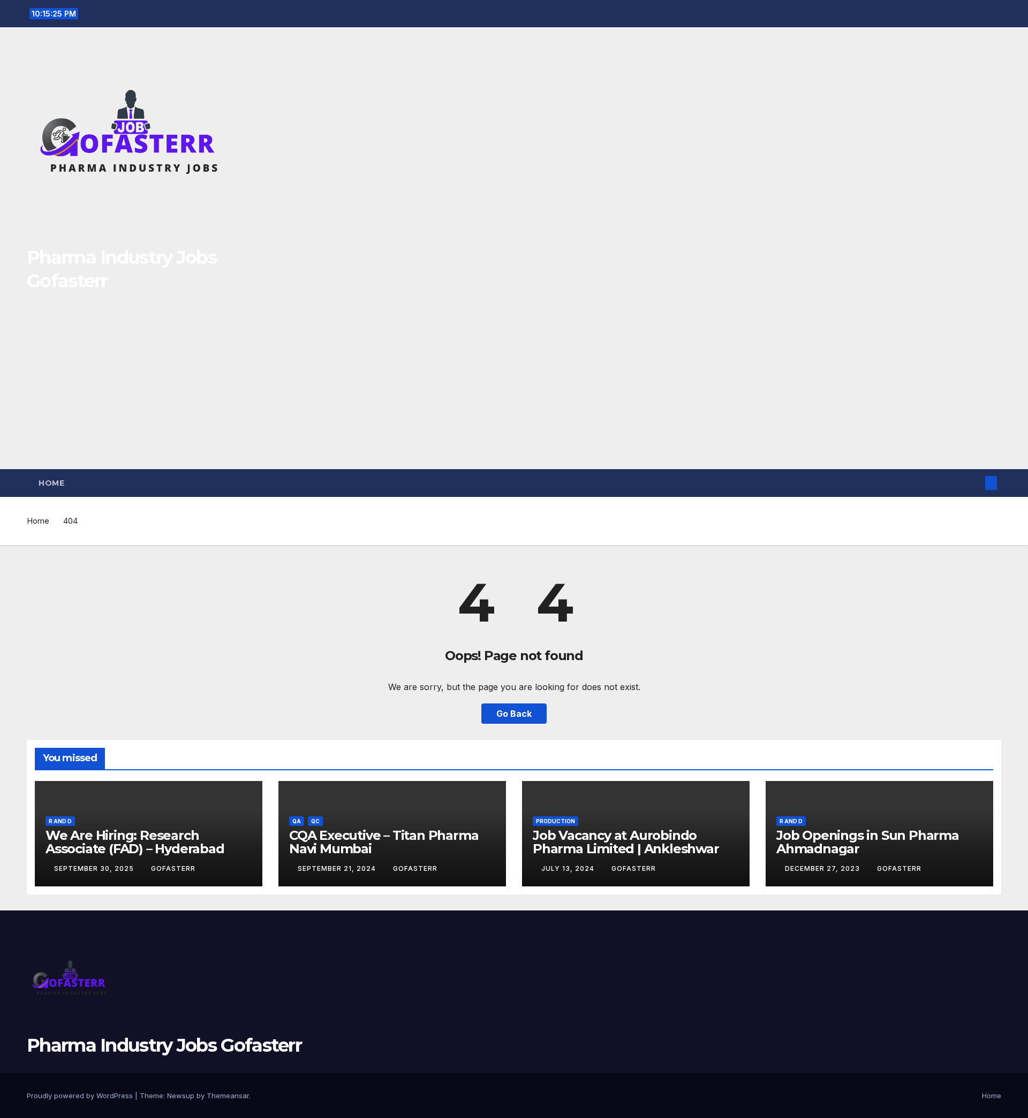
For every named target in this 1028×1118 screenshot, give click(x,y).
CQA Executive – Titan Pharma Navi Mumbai (383, 842)
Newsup (180, 1095)
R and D (60, 821)
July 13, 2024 (568, 868)
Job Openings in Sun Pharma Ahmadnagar (867, 842)
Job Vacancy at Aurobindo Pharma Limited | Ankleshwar (626, 842)
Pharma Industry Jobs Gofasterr (164, 1045)
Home (51, 483)
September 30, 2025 (95, 868)
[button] (973, 483)
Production (555, 821)
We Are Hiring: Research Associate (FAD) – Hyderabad (135, 842)
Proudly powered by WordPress (81, 1095)
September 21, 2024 (338, 868)
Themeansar (228, 1095)
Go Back (514, 713)
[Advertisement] (514, 389)
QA (296, 821)
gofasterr (173, 868)
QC (315, 821)
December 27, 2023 (823, 868)
